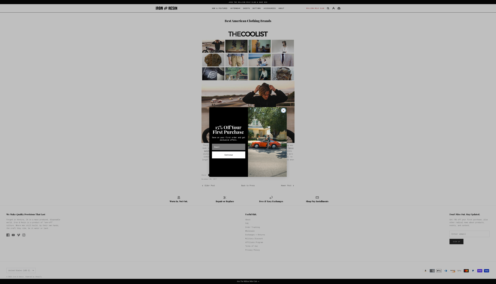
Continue (228, 155)
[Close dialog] (283, 110)
